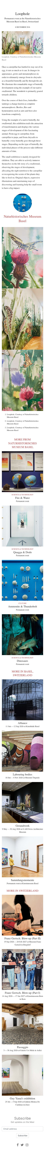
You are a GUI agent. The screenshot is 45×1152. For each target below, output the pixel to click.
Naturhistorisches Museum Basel (22, 218)
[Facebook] (18, 1145)
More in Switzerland (22, 890)
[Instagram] (27, 1145)
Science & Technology (22, 494)
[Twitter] (22, 1145)
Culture (22, 603)
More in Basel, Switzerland (22, 673)
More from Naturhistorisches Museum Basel (22, 443)
